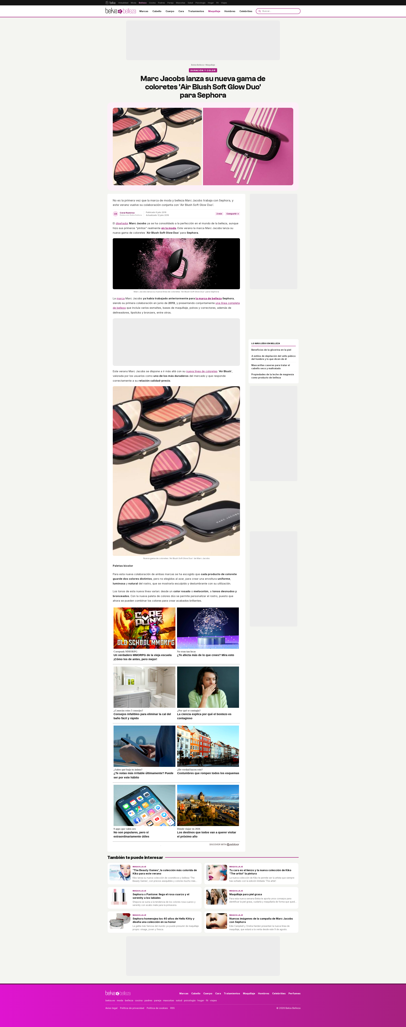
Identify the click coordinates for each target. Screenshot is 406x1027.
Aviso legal (111, 1008)
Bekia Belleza (197, 65)
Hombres (229, 11)
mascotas (168, 1000)
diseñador (122, 223)
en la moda (168, 228)
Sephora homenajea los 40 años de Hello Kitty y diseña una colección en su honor (163, 920)
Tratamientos (196, 11)
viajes (213, 1000)
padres (148, 1000)
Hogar (211, 3)
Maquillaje (214, 11)
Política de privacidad (132, 1008)
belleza (129, 1000)
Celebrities (245, 11)
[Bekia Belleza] (120, 11)
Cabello (156, 11)
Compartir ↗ (232, 214)
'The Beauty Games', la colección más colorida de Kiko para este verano (165, 872)
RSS (172, 1008)
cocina (139, 1000)
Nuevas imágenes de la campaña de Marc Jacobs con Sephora (261, 920)
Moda (133, 3)
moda (120, 1000)
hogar (200, 1000)
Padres (161, 3)
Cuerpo (170, 11)
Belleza (143, 3)
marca (121, 298)
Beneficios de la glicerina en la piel (271, 349)
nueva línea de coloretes (201, 371)
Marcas (143, 11)
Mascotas (180, 3)
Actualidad (123, 3)
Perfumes (294, 993)
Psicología (200, 3)
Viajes (224, 3)
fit (207, 1000)
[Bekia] (110, 2)
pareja (157, 1000)
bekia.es (110, 1000)
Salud (190, 3)
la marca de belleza (209, 298)
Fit (217, 3)
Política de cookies (157, 1008)
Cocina (152, 3)
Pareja (170, 3)
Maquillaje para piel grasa (245, 894)
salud (179, 1000)
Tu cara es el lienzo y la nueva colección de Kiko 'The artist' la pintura (260, 872)
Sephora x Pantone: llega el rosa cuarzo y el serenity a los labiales (161, 896)
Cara (181, 11)
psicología (190, 1000)
